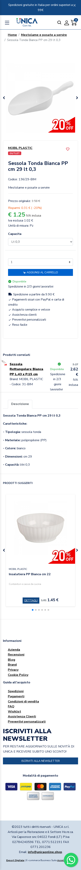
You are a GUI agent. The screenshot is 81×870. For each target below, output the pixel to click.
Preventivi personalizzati (27, 721)
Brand (12, 665)
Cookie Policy (18, 675)
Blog (11, 660)
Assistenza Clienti (22, 716)
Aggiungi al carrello (42, 272)
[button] (77, 98)
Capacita (14, 234)
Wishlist (14, 711)
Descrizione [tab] (20, 404)
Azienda (14, 650)
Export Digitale (15, 860)
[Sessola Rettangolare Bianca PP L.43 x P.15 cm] (3, 362)
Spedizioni (16, 691)
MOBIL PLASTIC (20, 148)
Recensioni (16, 654)
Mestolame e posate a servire (44, 35)
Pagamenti (16, 696)
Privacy (13, 670)
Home (12, 35)
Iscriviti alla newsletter (40, 761)
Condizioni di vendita (23, 701)
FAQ (11, 706)
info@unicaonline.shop (45, 852)
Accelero (62, 860)
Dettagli (31, 600)
